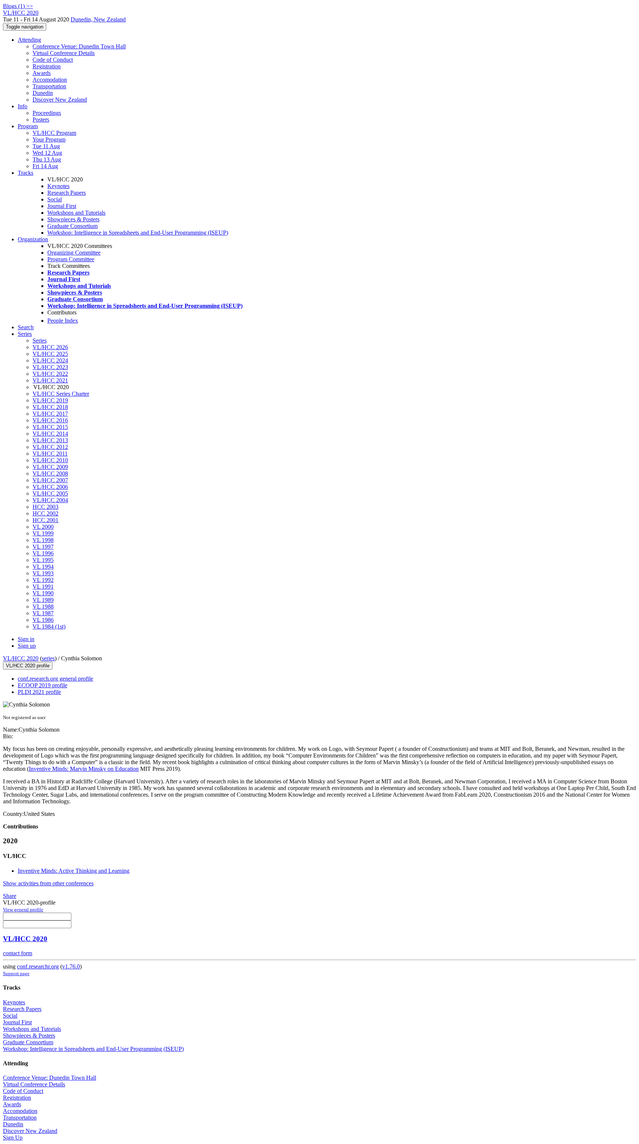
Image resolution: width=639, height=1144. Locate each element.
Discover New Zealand (60, 99)
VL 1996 (43, 553)
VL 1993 (43, 573)
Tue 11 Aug (46, 146)
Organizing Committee (74, 252)
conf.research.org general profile (55, 678)
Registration (47, 66)
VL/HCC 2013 (50, 440)
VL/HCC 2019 (50, 400)
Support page (16, 973)
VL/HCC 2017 (50, 414)
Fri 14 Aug (45, 166)
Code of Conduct (53, 60)
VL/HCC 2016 (50, 420)
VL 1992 (43, 580)
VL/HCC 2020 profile (28, 665)
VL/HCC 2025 (50, 354)
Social (54, 199)
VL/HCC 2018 (50, 407)
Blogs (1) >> (18, 6)
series (48, 658)
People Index (62, 320)
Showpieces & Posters (73, 219)
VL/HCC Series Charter (61, 394)
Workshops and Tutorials (76, 213)
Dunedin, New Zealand (98, 19)
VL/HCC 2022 (50, 374)
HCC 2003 (45, 507)
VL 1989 (43, 600)
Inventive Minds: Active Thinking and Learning (73, 871)
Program (28, 126)
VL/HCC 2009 (50, 467)
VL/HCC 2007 (50, 480)
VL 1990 (43, 593)
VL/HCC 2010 (50, 460)
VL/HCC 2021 (50, 380)
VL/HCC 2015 (50, 427)
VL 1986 (43, 620)
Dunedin (43, 93)
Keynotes (58, 186)
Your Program (49, 139)
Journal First (61, 206)
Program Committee (70, 259)
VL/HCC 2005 (50, 493)
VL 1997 (43, 547)
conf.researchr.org (38, 966)
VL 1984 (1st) (49, 626)
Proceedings (47, 113)
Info (22, 106)
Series (40, 340)
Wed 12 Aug (47, 153)
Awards (42, 73)
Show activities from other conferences (48, 883)
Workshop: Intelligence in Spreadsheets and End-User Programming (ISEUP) (137, 232)
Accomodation (50, 79)
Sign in (26, 639)
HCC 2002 (45, 513)
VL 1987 (43, 613)
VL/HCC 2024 (50, 360)
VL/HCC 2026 (50, 347)
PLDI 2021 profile (39, 692)
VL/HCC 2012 (50, 447)
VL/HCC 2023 (50, 367)
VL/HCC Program (54, 133)
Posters (41, 119)
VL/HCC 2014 (50, 433)
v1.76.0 (71, 966)
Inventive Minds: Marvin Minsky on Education (84, 769)
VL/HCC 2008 (50, 473)
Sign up (27, 646)
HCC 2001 (45, 520)
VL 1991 (43, 586)
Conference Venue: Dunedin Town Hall (79, 46)
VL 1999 (43, 533)
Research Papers (66, 193)
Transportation (49, 86)
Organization (33, 239)
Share (9, 896)
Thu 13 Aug (47, 159)
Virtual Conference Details (64, 53)
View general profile (23, 909)
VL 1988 (43, 606)
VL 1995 (43, 560)
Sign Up (13, 1137)
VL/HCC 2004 (50, 500)
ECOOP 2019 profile (42, 685)
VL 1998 (43, 540)
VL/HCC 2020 (20, 658)
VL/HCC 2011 (50, 453)
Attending (29, 40)
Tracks (25, 173)
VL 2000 (43, 527)
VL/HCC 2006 (50, 487)
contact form (17, 953)
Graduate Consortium (72, 226)
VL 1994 (43, 567)
